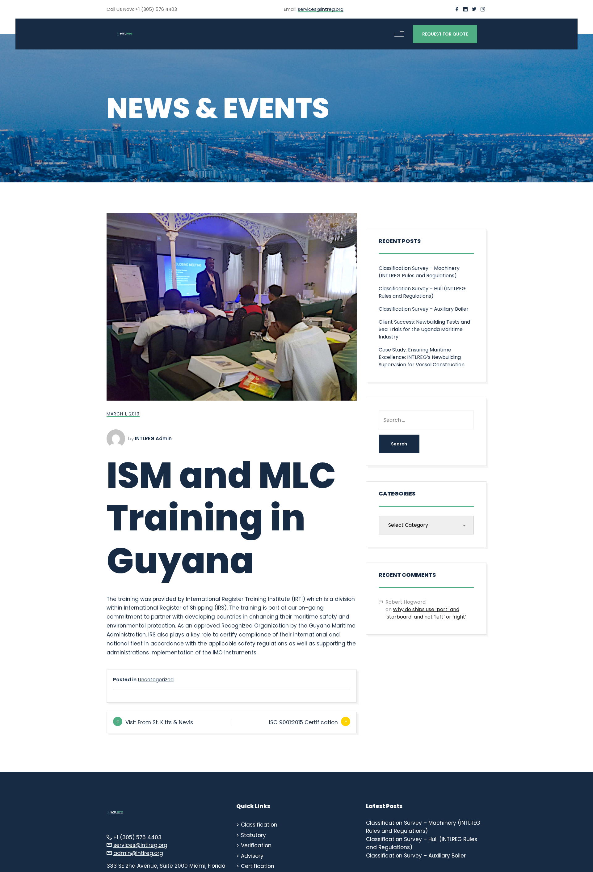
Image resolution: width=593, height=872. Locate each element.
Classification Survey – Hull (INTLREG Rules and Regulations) (422, 292)
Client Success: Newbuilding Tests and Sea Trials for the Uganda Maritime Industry (424, 329)
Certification (257, 866)
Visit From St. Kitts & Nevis (159, 722)
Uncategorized (156, 679)
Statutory (253, 835)
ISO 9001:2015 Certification (303, 722)
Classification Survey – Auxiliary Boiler (424, 309)
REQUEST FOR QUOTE (445, 34)
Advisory (252, 856)
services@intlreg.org (140, 845)
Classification (259, 824)
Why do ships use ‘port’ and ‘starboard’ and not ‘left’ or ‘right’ (425, 613)
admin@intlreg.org (138, 853)
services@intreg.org (320, 9)
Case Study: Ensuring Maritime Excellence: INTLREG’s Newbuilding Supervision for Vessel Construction (422, 357)
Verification (256, 845)
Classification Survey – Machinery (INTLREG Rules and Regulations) (419, 272)
